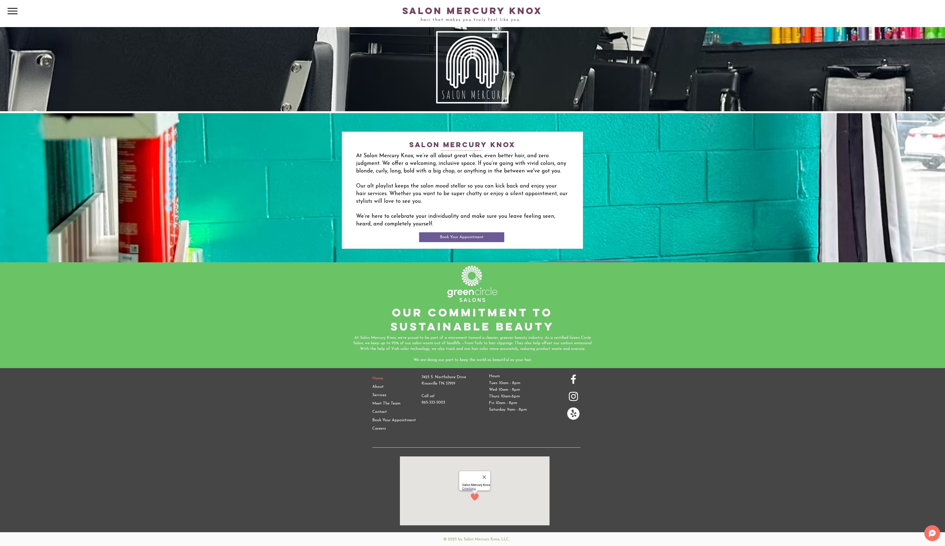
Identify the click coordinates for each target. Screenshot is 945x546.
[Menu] (12, 11)
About (378, 387)
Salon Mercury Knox (472, 10)
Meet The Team (386, 404)
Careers (379, 429)
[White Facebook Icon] (573, 379)
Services (379, 395)
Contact (379, 412)
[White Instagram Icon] (573, 396)
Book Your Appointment (394, 420)
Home (377, 378)
